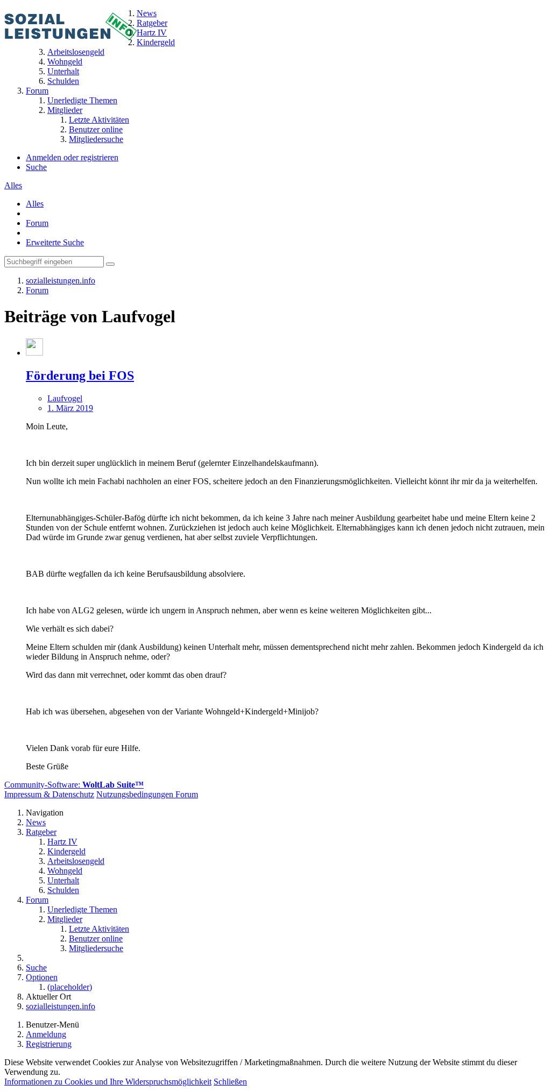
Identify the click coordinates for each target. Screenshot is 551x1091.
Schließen (230, 1081)
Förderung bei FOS (80, 375)
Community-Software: (74, 784)
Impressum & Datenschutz (49, 794)
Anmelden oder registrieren (72, 157)
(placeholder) (69, 986)
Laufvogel (64, 398)
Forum (37, 223)
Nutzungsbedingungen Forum (147, 794)
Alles (13, 185)
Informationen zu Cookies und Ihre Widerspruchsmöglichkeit (107, 1081)
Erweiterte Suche (55, 242)
